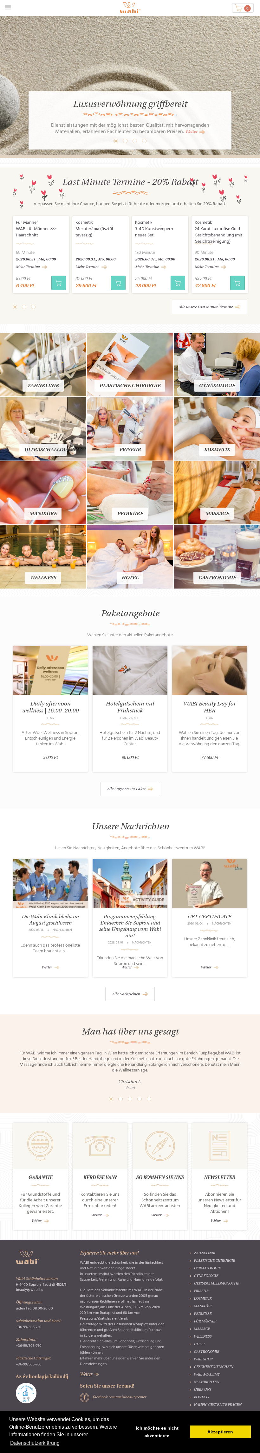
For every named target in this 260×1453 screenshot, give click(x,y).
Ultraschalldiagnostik (57, 450)
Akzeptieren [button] (220, 1431)
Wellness (43, 578)
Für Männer (205, 1321)
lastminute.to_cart (58, 283)
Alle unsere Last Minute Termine (205, 307)
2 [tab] (24, 307)
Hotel (129, 578)
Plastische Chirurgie (129, 385)
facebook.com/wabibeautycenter (119, 1397)
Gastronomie (217, 578)
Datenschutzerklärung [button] (35, 1443)
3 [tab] (33, 307)
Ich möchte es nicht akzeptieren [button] (157, 1432)
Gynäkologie (217, 385)
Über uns (202, 1390)
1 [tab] (15, 307)
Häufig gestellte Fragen (217, 1405)
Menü (8, 7)
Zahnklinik (43, 385)
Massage (217, 513)
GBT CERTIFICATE (209, 916)
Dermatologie (207, 1268)
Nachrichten (206, 1382)
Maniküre (43, 513)
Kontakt (202, 1397)
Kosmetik (217, 450)
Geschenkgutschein (213, 1367)
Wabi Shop (203, 1359)
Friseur (130, 450)
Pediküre (130, 513)
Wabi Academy (207, 1375)
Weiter (191, 132)
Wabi (130, 7)
